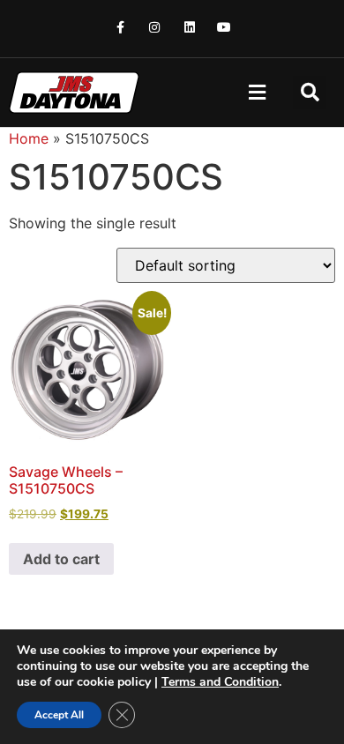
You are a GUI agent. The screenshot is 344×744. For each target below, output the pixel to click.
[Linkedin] (189, 27)
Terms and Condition (220, 681)
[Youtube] (223, 27)
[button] (256, 93)
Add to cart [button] (61, 559)
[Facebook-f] (120, 27)
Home (29, 138)
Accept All (59, 715)
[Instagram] (155, 27)
